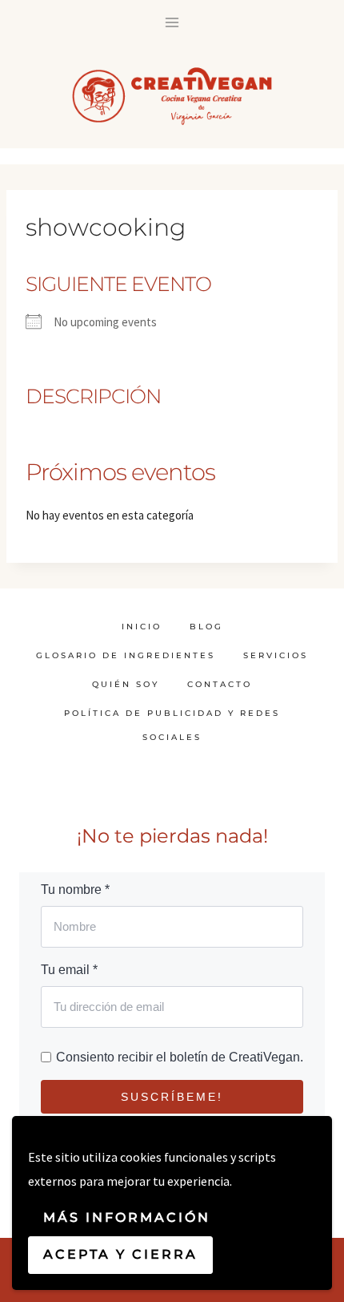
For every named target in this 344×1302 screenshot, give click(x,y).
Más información (126, 1217)
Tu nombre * (75, 889)
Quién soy (125, 684)
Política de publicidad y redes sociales (172, 725)
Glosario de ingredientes (125, 655)
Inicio (142, 626)
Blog (206, 626)
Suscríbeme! (172, 1096)
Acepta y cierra (120, 1254)
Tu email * (69, 969)
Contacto (219, 684)
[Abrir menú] (172, 22)
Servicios (275, 655)
